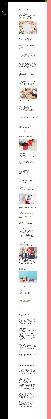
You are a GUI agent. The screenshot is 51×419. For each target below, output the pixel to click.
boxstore (24, 129)
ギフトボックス (20, 222)
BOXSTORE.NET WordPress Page (6, 0)
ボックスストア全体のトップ (3, 15)
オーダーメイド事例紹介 (3, 14)
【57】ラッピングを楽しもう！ (25, 9)
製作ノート (2, 8)
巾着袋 (21, 126)
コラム (19, 126)
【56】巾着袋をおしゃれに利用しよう (27, 127)
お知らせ (2, 11)
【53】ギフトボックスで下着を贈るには (27, 361)
